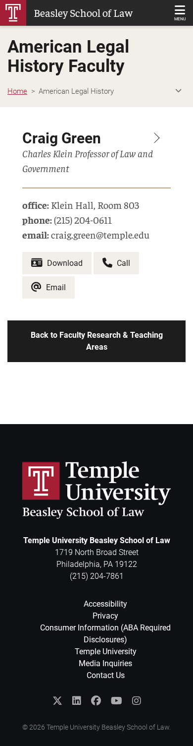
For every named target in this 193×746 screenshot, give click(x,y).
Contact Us (106, 675)
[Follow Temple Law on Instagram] (136, 701)
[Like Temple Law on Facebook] (96, 701)
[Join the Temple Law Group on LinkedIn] (76, 701)
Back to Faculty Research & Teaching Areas (97, 341)
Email (55, 287)
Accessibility (105, 604)
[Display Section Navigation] (178, 91)
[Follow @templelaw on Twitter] (57, 701)
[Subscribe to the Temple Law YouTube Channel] (116, 701)
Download (64, 263)
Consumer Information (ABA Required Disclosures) (105, 633)
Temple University (106, 651)
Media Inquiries (105, 663)
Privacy (105, 616)
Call (122, 263)
